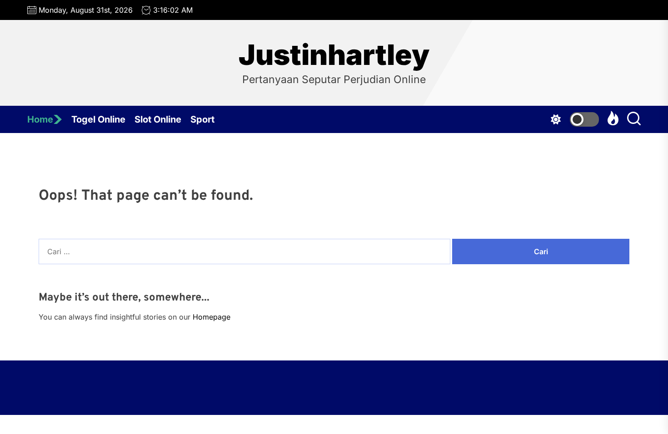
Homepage (211, 316)
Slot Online (158, 119)
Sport (202, 119)
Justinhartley (334, 55)
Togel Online (98, 119)
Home (40, 119)
